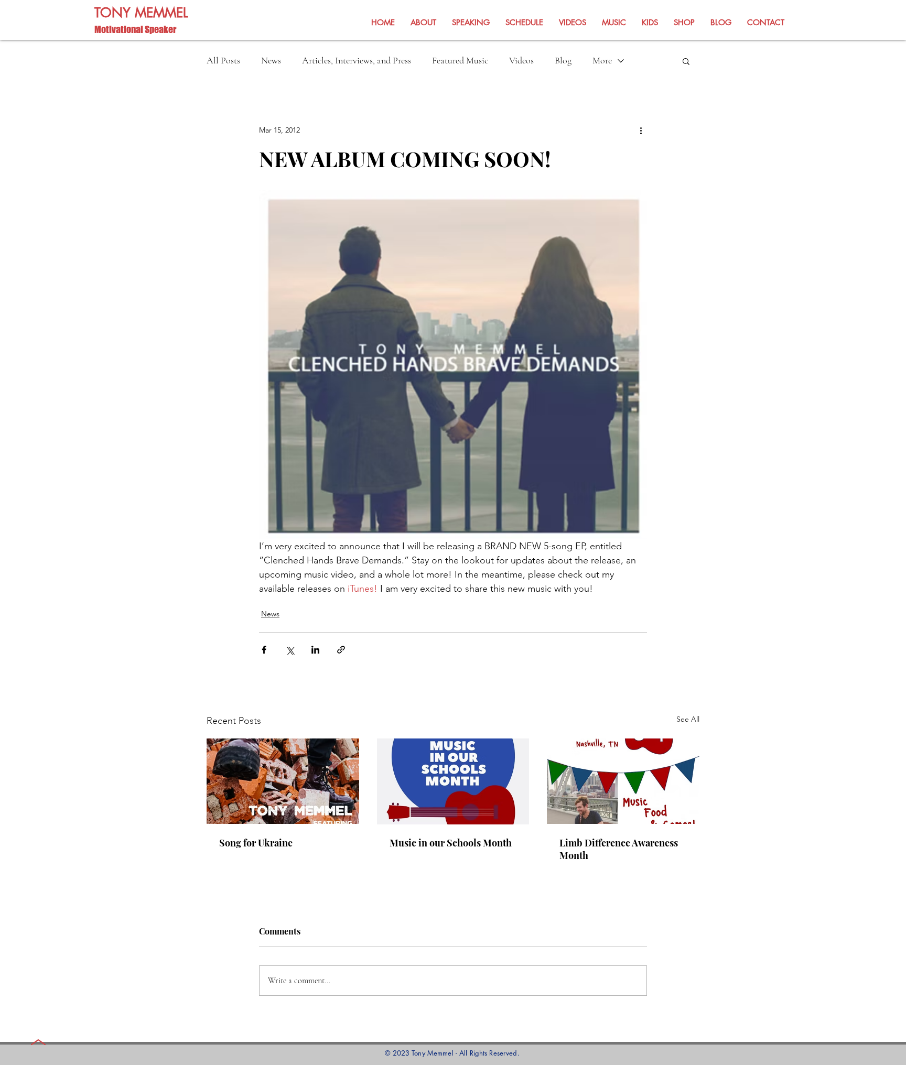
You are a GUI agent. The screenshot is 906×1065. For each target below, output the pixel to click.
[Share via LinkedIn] (315, 650)
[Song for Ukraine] (283, 781)
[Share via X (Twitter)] (290, 650)
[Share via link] (341, 650)
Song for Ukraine (256, 842)
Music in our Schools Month (451, 842)
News (271, 60)
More (602, 60)
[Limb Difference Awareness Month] (623, 781)
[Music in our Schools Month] (453, 781)
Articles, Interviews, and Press (356, 60)
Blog (563, 60)
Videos (521, 60)
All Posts (223, 60)
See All (687, 719)
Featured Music (460, 60)
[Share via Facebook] (264, 650)
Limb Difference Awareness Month (618, 849)
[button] (686, 61)
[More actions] (640, 130)
